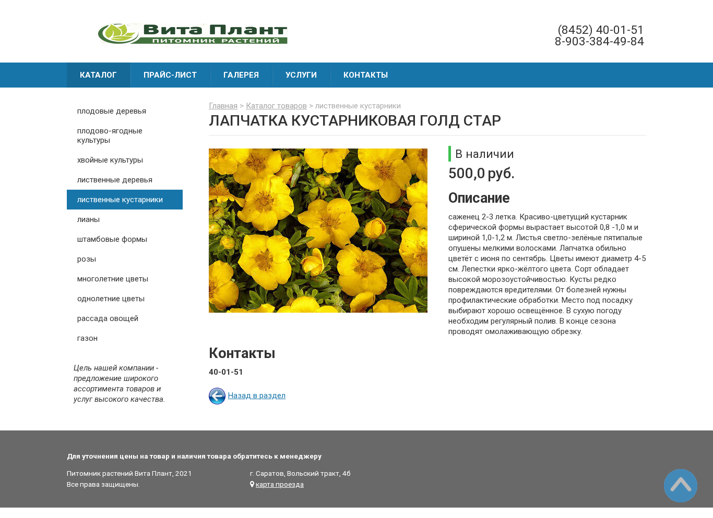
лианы (88, 219)
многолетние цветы (112, 278)
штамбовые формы (112, 239)
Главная (223, 105)
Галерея (241, 75)
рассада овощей (107, 318)
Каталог (98, 75)
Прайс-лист (170, 75)
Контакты (365, 75)
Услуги (301, 75)
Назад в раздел (257, 395)
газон (87, 338)
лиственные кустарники (120, 199)
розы (86, 259)
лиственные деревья (114, 179)
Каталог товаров (276, 105)
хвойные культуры (110, 160)
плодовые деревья (111, 111)
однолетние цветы (111, 298)
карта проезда (280, 484)
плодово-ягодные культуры (109, 135)
